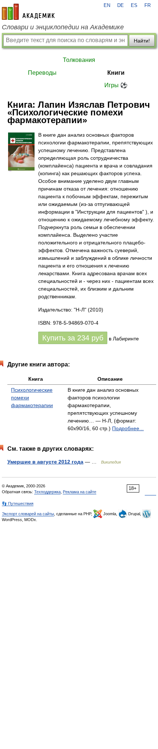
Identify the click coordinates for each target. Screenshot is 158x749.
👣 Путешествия (17, 503)
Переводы (42, 73)
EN (107, 5)
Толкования (79, 60)
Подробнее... (128, 428)
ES (134, 5)
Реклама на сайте (79, 492)
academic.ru (28, 12)
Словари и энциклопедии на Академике (63, 27)
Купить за (72, 338)
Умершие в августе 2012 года (45, 462)
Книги (116, 73)
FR (147, 5)
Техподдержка (47, 492)
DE (120, 5)
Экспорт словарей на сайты (28, 514)
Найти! (142, 41)
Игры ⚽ (116, 85)
